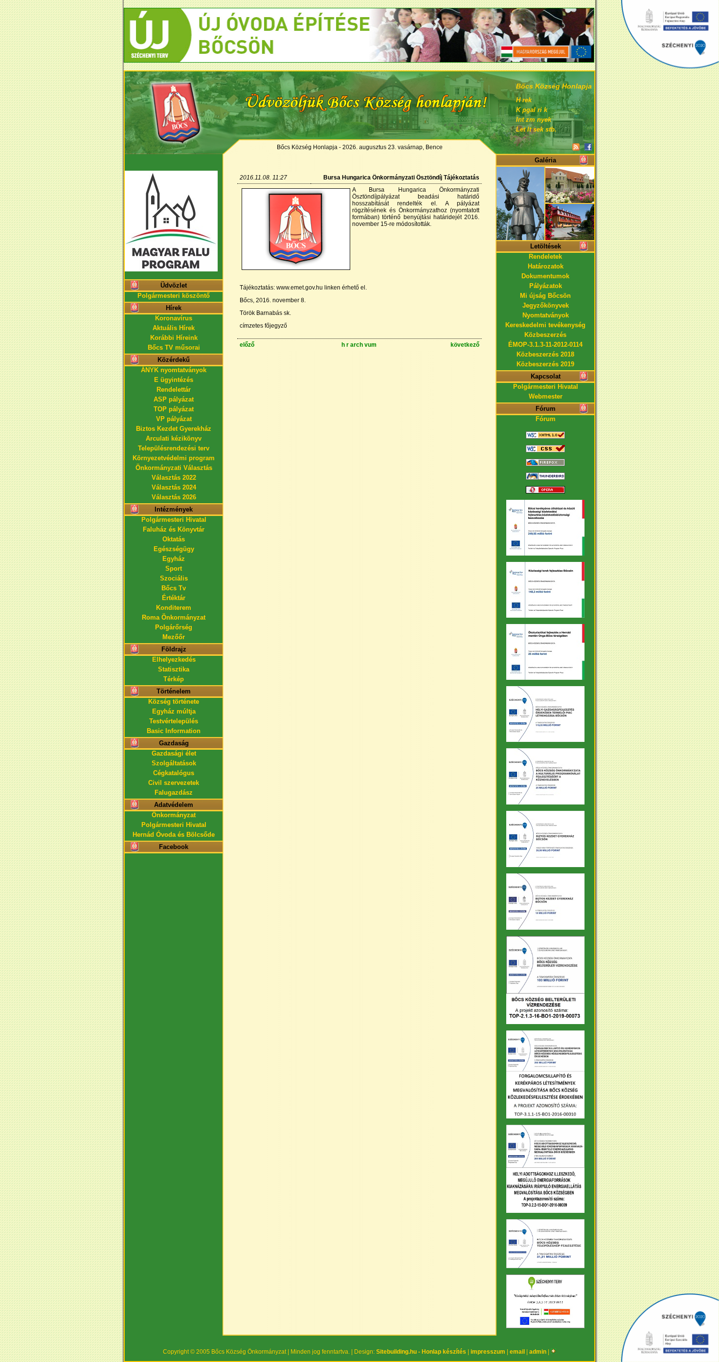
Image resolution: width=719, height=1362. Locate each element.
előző (247, 344)
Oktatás (173, 539)
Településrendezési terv (173, 448)
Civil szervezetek (173, 782)
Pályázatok (545, 286)
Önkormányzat (174, 815)
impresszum (488, 1351)
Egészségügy (174, 549)
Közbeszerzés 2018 (545, 354)
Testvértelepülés (173, 721)
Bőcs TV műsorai (174, 347)
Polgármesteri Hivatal (173, 519)
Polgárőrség (173, 627)
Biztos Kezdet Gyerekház (173, 428)
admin (537, 1351)
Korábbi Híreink (174, 337)
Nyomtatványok (545, 315)
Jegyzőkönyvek (545, 305)
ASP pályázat (174, 399)
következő (464, 344)
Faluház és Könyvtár (173, 529)
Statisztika (173, 669)
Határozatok (545, 266)
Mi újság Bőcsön (545, 295)
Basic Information (174, 731)
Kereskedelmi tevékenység (545, 325)
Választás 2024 (174, 487)
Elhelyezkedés (174, 659)
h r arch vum (359, 344)
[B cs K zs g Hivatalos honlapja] (174, 105)
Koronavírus (173, 318)
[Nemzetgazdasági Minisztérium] (359, 12)
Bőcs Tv (173, 588)
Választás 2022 (174, 477)
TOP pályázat (174, 409)
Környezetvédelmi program (174, 458)
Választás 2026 (174, 497)
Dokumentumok (545, 276)
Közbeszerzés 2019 (545, 364)
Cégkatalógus (173, 773)
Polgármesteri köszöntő (173, 295)
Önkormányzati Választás (173, 467)
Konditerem (173, 607)
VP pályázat (174, 419)
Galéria (545, 160)
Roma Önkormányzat (173, 617)
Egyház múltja (174, 711)
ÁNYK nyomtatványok (173, 370)
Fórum (546, 419)
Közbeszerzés (545, 334)
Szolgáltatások (174, 763)
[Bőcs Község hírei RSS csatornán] (576, 147)
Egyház (173, 558)
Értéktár (173, 598)
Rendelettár (174, 389)
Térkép (173, 679)
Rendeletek (545, 256)
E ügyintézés (173, 379)
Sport (173, 568)
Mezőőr (173, 637)
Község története (173, 701)
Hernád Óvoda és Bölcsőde (174, 834)
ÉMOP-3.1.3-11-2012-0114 (545, 344)
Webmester (545, 396)
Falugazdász (174, 792)
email (517, 1351)
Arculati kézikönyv (174, 438)
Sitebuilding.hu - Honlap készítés (421, 1351)
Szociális (174, 578)
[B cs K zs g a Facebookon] (588, 147)
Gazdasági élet (174, 753)
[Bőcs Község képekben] (545, 238)
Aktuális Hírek (174, 328)
